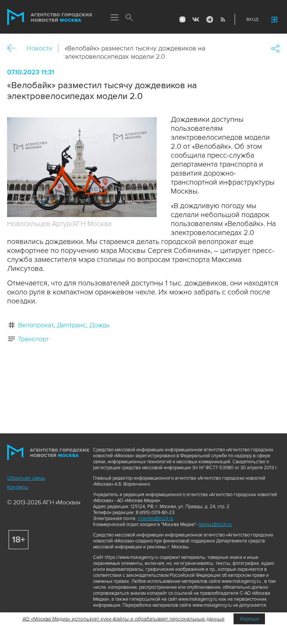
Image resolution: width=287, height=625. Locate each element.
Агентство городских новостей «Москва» (49, 17)
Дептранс (71, 325)
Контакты (17, 487)
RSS (222, 19)
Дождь (99, 325)
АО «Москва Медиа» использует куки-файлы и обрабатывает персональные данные (123, 619)
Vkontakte (195, 19)
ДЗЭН (182, 19)
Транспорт (33, 339)
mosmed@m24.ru (155, 519)
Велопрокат (35, 325)
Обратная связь (26, 478)
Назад (14, 48)
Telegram (209, 19)
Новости (39, 48)
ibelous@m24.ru (215, 524)
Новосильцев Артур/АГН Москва (59, 224)
